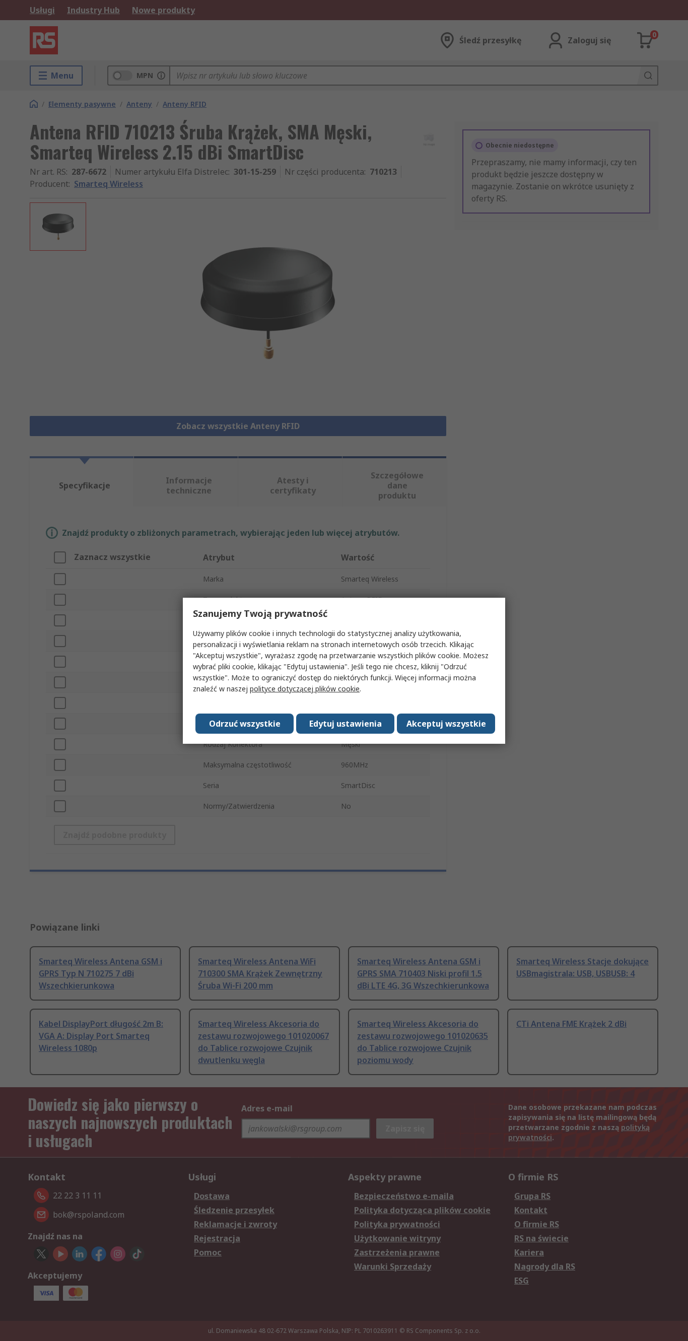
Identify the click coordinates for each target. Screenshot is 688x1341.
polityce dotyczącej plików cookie (305, 688)
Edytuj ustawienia (345, 723)
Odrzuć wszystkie (245, 723)
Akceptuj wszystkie (446, 723)
